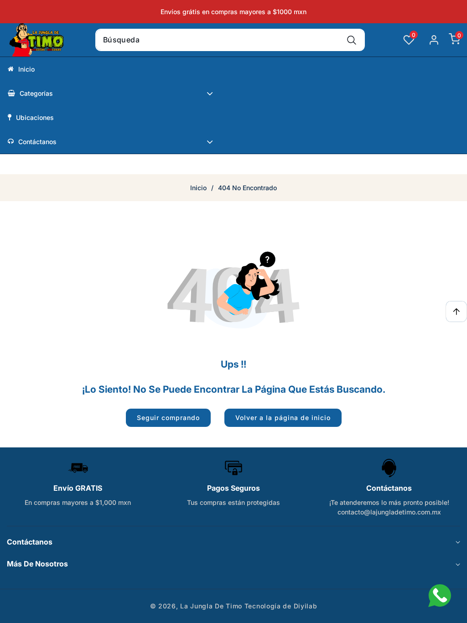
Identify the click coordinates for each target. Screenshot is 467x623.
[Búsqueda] (351, 40)
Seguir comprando (168, 417)
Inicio (198, 188)
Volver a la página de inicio (283, 417)
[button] (450, 40)
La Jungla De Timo (211, 606)
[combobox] (230, 40)
